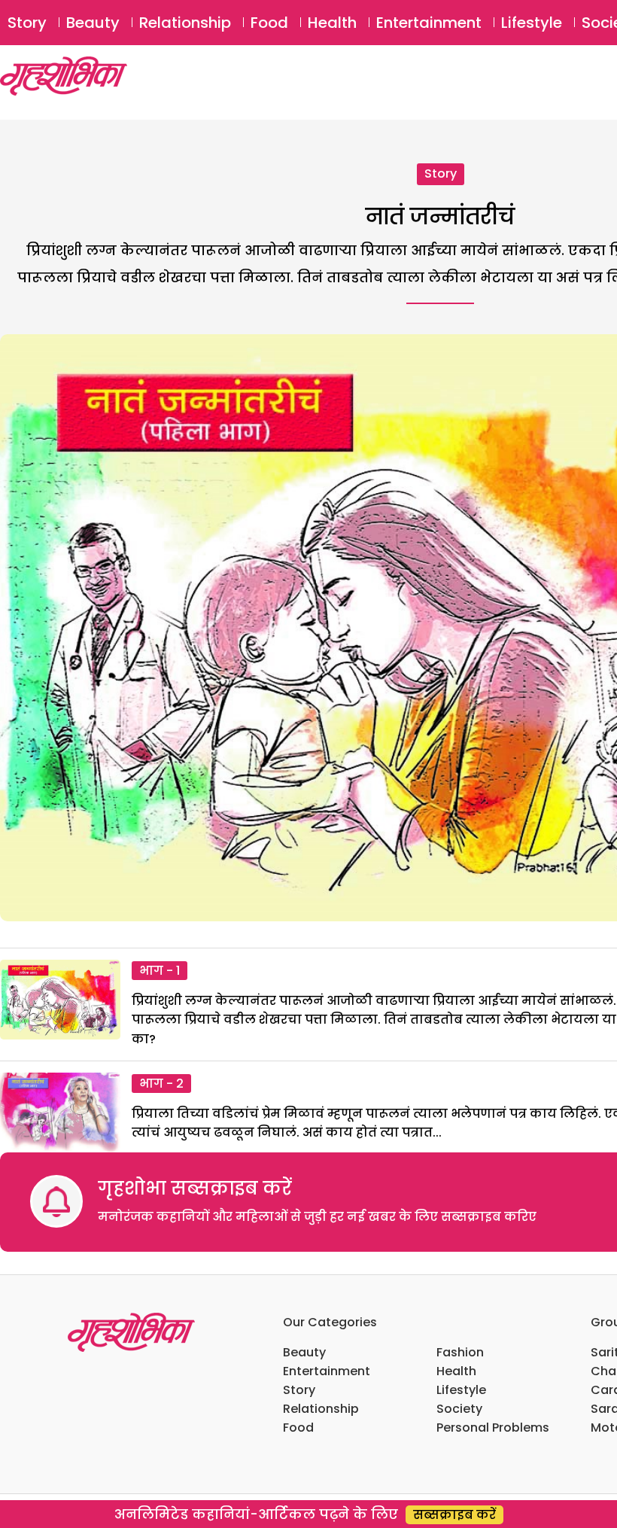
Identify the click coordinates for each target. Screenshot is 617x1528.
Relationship (185, 22)
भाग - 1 (159, 970)
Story (27, 22)
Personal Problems (492, 1427)
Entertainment (429, 22)
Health (332, 22)
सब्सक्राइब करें (454, 1514)
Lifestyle (531, 22)
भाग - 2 (161, 1083)
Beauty (93, 22)
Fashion (460, 1352)
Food (269, 22)
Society (459, 1408)
